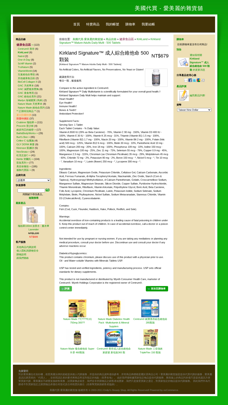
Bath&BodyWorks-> (27, 133)
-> (24, 44)
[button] (157, 289)
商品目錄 (111, 39)
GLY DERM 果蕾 (25, 144)
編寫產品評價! (197, 95)
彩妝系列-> (22, 162)
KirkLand (142, 39)
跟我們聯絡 (22, 258)
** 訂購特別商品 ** (26, 111)
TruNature (23, 67)
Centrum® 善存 (26, 48)
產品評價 (181, 86)
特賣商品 (93, 24)
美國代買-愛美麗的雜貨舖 (88, 39)
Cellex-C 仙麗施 (25, 140)
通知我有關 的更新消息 (200, 62)
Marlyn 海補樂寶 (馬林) (30, 100)
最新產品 (21, 203)
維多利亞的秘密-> (26, 129)
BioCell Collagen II (27, 81)
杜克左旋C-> (23, 155)
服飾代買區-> (23, 170)
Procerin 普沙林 (25, 126)
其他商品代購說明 (26, 247)
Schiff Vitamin (25, 63)
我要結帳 (148, 24)
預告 (179, 49)
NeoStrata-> (23, 151)
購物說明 (21, 254)
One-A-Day (24, 59)
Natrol (21, 56)
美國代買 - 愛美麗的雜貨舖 (169, 8)
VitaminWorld (25, 71)
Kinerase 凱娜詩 (25, 148)
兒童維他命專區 (26, 74)
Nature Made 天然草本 (30, 103)
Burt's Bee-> (23, 137)
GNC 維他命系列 (27, 96)
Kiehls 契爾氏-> (24, 159)
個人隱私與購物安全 (27, 250)
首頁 (76, 24)
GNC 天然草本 (26, 85)
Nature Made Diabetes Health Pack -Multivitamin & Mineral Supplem (114, 323)
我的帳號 (112, 24)
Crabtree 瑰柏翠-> (26, 122)
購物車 (130, 24)
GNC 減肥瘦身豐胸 (28, 89)
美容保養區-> (23, 166)
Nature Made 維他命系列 (31, 107)
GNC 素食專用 (26, 93)
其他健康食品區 (26, 78)
